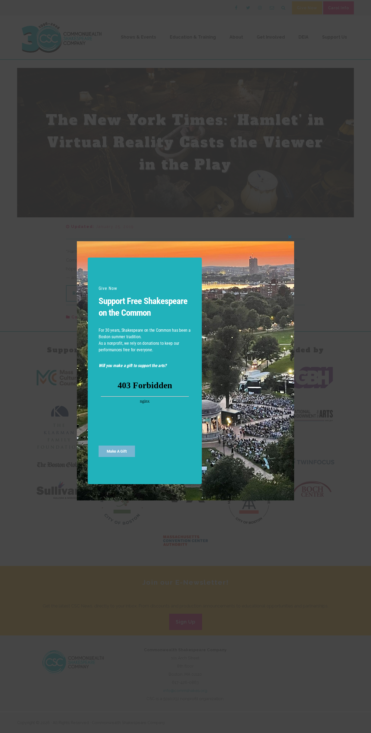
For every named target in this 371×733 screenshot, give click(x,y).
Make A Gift (117, 451)
